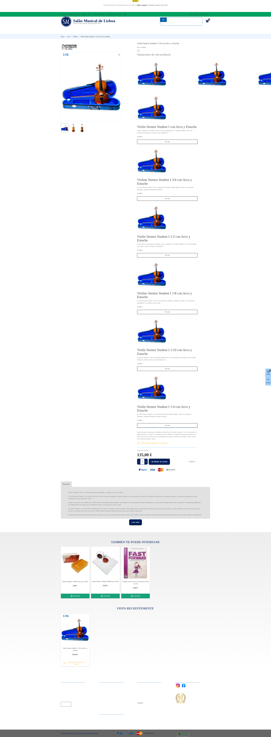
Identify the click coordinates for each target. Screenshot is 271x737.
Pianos (140, 32)
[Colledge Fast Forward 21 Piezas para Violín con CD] (135, 563)
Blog (140, 699)
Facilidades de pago (69, 699)
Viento (164, 32)
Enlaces (65, 687)
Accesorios (68, 28)
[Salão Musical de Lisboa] (66, 21)
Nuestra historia (144, 693)
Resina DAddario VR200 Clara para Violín (75, 581)
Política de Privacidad (70, 690)
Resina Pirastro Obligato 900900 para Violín (105, 581)
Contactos (142, 685)
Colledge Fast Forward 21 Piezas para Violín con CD (135, 583)
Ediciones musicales (195, 28)
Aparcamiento (67, 696)
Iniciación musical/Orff (77, 32)
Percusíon (114, 32)
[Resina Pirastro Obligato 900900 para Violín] (105, 563)
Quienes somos (144, 690)
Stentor (144, 47)
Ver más (167, 142)
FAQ (64, 685)
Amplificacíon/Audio (116, 28)
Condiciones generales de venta (73, 693)
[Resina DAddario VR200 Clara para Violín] (75, 563)
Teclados (190, 32)
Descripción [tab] (66, 484)
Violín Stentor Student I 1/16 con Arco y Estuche (75, 649)
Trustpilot (140, 703)
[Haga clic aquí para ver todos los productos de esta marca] (69, 47)
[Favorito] (138, 50)
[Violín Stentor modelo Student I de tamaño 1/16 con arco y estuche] (119, 54)
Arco (138, 28)
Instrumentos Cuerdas (162, 28)
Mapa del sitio (144, 687)
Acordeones (89, 28)
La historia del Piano (146, 696)
